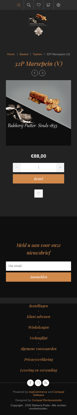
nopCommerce (38, 391)
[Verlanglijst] (38, 5)
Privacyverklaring (38, 359)
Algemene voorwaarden (38, 348)
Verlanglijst (38, 338)
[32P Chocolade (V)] (35, 73)
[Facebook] (30, 382)
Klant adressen (38, 316)
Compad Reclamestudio (47, 400)
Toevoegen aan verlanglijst (38, 193)
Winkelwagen (48, 5)
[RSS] (45, 382)
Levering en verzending (38, 370)
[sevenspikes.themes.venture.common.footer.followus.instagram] (38, 382)
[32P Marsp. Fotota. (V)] (42, 73)
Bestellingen (38, 306)
